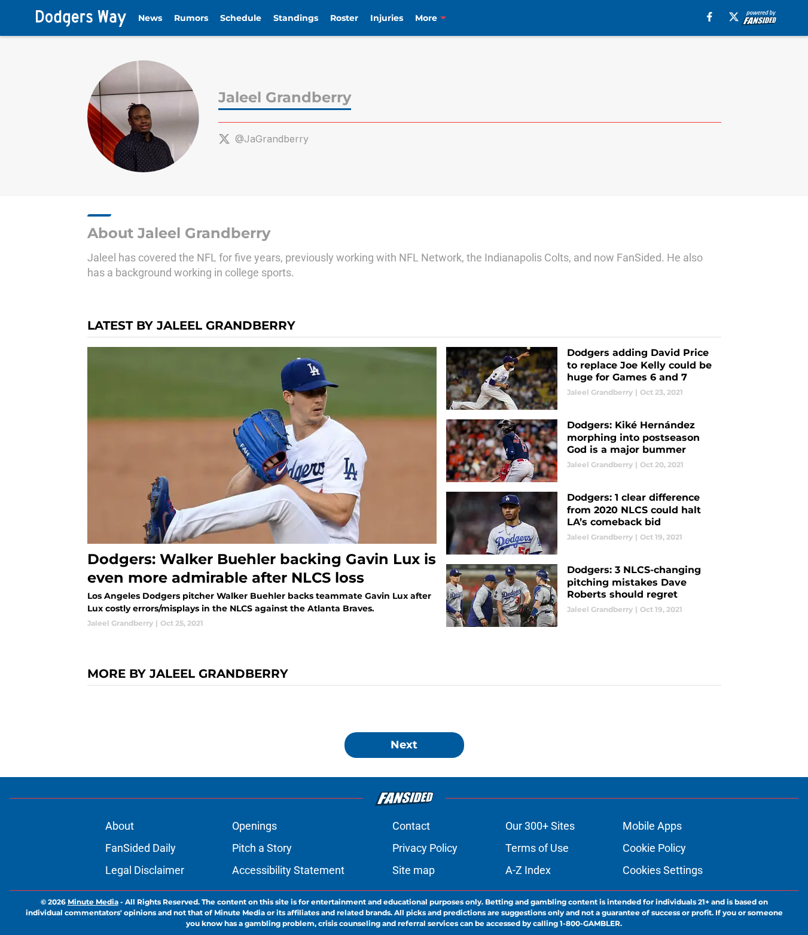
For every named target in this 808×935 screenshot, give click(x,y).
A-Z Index (528, 870)
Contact (411, 826)
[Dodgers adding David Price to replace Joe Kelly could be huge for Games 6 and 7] (583, 378)
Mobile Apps (652, 826)
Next (404, 744)
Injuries (386, 18)
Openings (254, 826)
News (150, 18)
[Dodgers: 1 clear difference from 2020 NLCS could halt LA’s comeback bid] (583, 523)
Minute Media (93, 901)
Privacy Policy (425, 848)
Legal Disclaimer (144, 870)
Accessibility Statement (288, 870)
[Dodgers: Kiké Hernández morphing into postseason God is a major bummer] (583, 450)
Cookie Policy (654, 848)
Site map (413, 870)
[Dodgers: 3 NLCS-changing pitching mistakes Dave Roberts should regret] (583, 595)
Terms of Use (537, 848)
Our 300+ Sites (540, 826)
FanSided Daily (140, 848)
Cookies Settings (663, 870)
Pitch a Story (262, 848)
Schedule (240, 18)
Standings (295, 18)
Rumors (191, 18)
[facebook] (709, 17)
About (119, 826)
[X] (734, 17)
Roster (344, 18)
